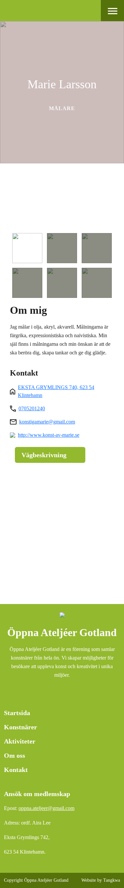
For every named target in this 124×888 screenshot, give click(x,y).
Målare (62, 108)
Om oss (14, 755)
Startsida (17, 712)
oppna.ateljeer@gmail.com (46, 808)
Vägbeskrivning (43, 455)
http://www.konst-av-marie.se (48, 435)
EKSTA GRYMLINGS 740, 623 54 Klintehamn (56, 391)
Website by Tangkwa (100, 880)
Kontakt (16, 769)
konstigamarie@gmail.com (47, 421)
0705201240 (32, 408)
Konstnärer (20, 727)
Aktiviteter (19, 741)
